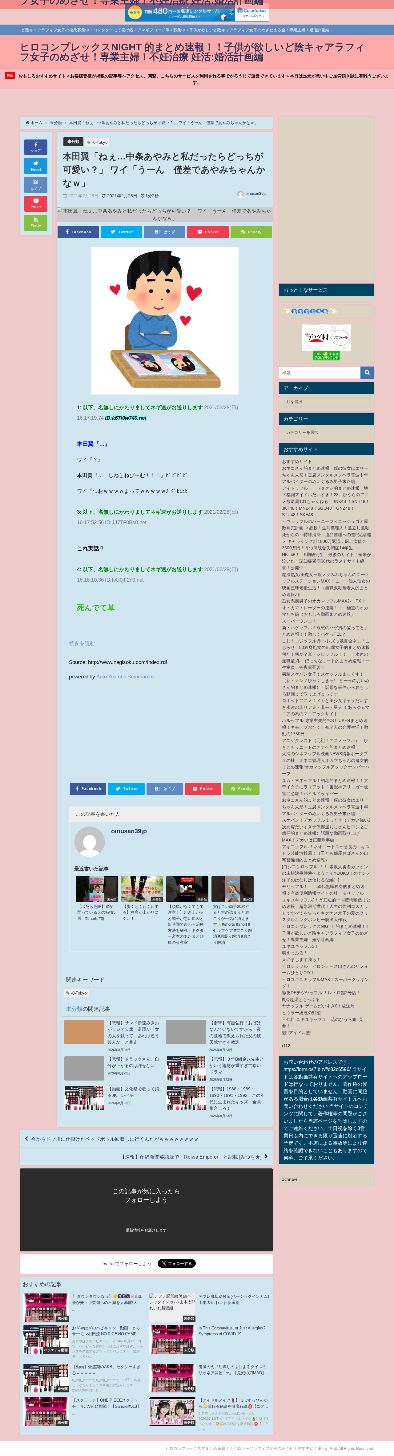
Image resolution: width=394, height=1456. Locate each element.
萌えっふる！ (295, 953)
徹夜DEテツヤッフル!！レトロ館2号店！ (321, 993)
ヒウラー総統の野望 (301, 1013)
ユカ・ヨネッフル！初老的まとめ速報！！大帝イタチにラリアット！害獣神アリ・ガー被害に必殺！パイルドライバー (325, 787)
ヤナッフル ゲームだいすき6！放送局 (318, 1006)
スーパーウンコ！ (299, 621)
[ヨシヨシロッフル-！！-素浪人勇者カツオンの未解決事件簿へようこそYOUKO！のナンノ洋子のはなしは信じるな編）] (326, 873)
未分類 (73, 141)
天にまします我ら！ (301, 959)
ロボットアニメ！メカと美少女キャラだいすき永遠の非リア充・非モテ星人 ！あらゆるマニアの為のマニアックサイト (325, 707)
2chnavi (289, 1179)
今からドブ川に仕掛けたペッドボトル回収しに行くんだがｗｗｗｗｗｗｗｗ (115, 1138)
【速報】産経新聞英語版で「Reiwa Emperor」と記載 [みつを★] (190, 1156)
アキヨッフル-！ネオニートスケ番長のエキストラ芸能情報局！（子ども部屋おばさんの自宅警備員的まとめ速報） (326, 853)
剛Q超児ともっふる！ (303, 999)
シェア (36, 150)
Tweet (36, 169)
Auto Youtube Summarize (125, 676)
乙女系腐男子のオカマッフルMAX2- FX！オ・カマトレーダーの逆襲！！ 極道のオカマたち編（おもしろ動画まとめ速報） (325, 607)
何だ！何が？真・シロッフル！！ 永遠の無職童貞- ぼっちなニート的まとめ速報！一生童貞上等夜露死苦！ (326, 660)
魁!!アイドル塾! (297, 1032)
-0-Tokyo (99, 142)
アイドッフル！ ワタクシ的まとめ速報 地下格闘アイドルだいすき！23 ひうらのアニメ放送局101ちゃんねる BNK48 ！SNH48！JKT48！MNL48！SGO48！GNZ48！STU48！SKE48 (326, 501)
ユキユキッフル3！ (300, 946)
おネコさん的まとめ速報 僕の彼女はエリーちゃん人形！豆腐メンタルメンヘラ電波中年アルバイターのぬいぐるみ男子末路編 (325, 475)
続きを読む (82, 643)
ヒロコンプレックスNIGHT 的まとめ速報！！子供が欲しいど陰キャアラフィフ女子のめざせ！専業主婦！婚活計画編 (326, 933)
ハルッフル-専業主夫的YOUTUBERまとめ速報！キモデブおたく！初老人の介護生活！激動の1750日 (325, 727)
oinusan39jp (256, 193)
